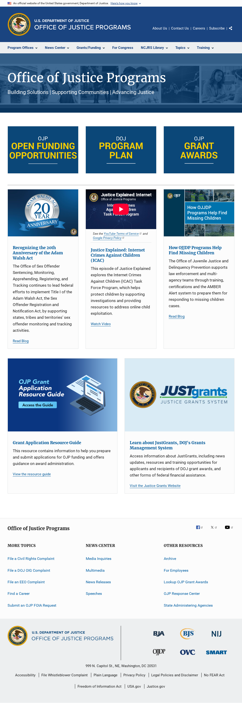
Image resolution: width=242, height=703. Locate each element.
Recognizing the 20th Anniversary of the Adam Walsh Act (38, 253)
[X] (215, 530)
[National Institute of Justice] (216, 637)
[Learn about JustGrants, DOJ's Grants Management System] (179, 394)
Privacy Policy (134, 675)
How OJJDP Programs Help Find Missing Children (195, 250)
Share (234, 32)
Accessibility (25, 675)
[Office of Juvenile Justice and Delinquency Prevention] (159, 656)
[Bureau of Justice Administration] (158, 637)
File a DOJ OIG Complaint (29, 570)
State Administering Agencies (188, 605)
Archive (170, 558)
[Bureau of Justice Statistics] (187, 640)
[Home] (83, 24)
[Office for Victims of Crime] (187, 655)
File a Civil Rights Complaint (31, 558)
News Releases (98, 582)
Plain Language (105, 675)
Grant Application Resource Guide (47, 442)
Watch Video (101, 324)
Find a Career (19, 593)
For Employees (176, 570)
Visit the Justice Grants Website (155, 486)
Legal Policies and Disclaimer (174, 675)
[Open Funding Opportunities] (43, 149)
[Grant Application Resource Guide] (62, 394)
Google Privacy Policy (107, 238)
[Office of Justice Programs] (19, 24)
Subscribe (217, 28)
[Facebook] (201, 530)
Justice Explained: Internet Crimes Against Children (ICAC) (118, 255)
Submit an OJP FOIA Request (32, 605)
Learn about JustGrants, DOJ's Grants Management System (167, 445)
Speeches (94, 593)
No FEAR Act (214, 675)
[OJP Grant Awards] (199, 149)
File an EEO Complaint (26, 582)
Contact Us (180, 28)
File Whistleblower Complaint (64, 675)
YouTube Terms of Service (121, 233)
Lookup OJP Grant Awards (186, 582)
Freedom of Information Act (99, 686)
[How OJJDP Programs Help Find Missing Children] (199, 212)
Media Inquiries (98, 558)
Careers (199, 28)
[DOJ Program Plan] (121, 149)
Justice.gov (156, 686)
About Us (159, 28)
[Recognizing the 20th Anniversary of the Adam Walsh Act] (43, 212)
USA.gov (134, 686)
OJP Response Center (182, 593)
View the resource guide (32, 474)
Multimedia (95, 570)
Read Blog (21, 341)
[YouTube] (230, 530)
